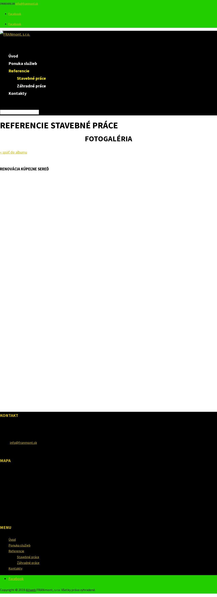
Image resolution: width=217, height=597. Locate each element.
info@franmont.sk (23, 442)
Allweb (31, 590)
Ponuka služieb (19, 545)
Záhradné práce (31, 85)
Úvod (12, 539)
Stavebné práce (31, 78)
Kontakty (17, 93)
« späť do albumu (13, 152)
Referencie (16, 551)
